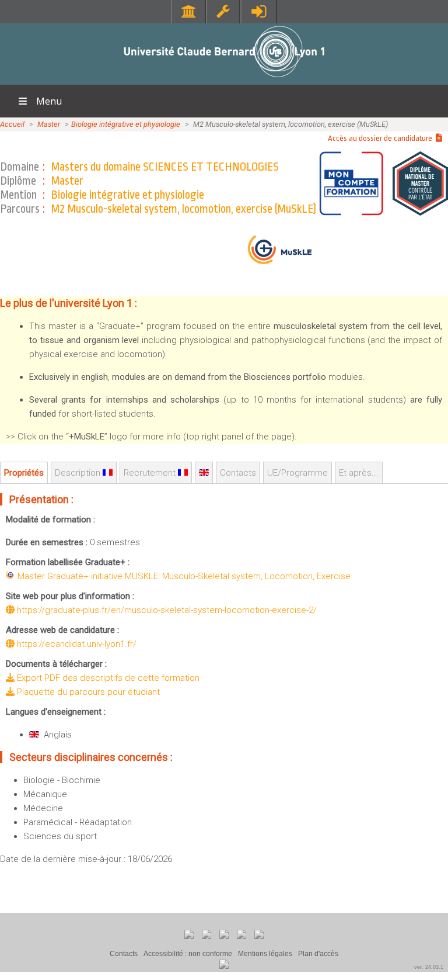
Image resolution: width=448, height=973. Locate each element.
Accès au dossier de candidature (382, 138)
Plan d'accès (318, 954)
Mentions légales (265, 954)
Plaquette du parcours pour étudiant (87, 692)
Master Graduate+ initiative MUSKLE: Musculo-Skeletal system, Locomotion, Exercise (184, 576)
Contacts (124, 954)
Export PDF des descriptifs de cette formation (107, 678)
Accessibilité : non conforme (188, 954)
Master (48, 124)
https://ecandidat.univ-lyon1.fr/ (75, 644)
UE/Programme (297, 473)
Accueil (12, 124)
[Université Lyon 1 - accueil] (224, 79)
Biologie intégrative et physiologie (125, 124)
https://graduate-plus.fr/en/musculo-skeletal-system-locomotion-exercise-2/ (166, 610)
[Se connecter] (259, 11)
